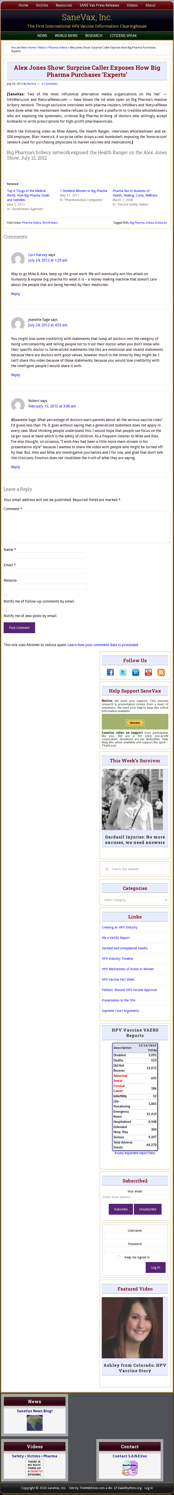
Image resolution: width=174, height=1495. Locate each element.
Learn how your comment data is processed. (103, 645)
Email (10, 565)
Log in (148, 1488)
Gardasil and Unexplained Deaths (124, 948)
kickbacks (161, 222)
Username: (135, 1230)
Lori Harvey (37, 255)
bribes (150, 222)
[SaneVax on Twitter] (120, 675)
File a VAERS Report (116, 938)
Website (10, 580)
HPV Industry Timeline (117, 958)
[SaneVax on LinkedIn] (133, 675)
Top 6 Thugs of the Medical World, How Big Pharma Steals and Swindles (28, 195)
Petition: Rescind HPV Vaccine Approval (129, 990)
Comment (13, 509)
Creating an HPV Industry (120, 927)
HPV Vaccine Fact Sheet (118, 979)
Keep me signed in (137, 1257)
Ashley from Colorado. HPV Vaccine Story (135, 1367)
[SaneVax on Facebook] (110, 675)
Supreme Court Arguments (120, 1011)
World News (50, 222)
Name (10, 550)
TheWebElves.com (92, 1488)
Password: (135, 1244)
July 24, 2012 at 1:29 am (47, 260)
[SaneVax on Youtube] (145, 675)
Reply (15, 294)
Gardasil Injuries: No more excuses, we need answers (135, 839)
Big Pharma (137, 222)
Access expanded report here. (135, 1153)
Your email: (135, 1191)
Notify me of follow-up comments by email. (39, 601)
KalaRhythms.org (130, 1488)
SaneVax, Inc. (87, 17)
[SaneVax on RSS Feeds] (158, 675)
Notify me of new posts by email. (30, 616)
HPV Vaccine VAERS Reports (135, 1032)
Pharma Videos (31, 222)
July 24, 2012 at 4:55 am (47, 325)
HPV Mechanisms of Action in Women (128, 969)
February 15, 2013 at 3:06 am (52, 406)
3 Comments (49, 83)
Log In (155, 1267)
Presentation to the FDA (118, 1000)
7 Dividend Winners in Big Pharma (83, 191)
